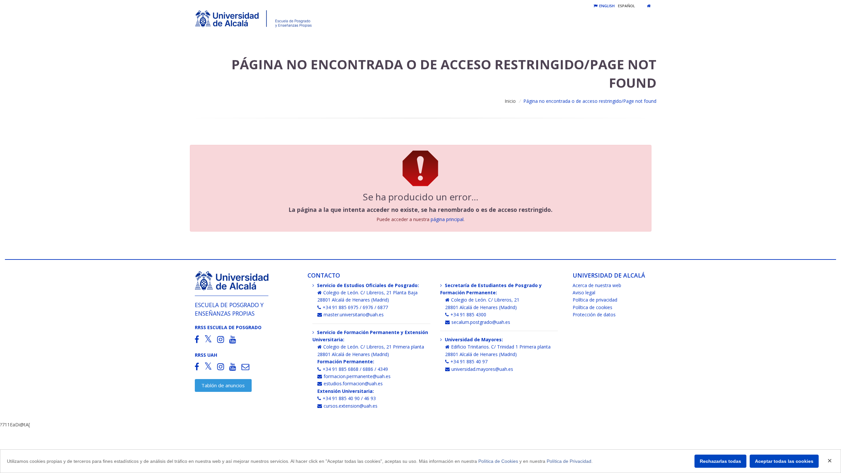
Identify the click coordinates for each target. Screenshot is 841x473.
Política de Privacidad (569, 461)
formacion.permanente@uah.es (357, 376)
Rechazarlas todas (720, 461)
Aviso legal (584, 292)
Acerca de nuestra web (597, 285)
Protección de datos (594, 314)
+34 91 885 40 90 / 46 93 (349, 398)
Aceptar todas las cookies (784, 461)
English (606, 5)
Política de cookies (592, 307)
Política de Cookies (498, 461)
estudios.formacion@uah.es (353, 383)
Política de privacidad (595, 300)
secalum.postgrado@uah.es (480, 322)
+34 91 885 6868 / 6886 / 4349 (355, 369)
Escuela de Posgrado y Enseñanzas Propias (229, 309)
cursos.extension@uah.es (350, 406)
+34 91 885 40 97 (469, 361)
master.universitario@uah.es (354, 314)
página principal (447, 219)
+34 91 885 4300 (468, 314)
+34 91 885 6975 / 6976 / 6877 (355, 307)
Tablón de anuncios (223, 385)
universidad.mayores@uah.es (482, 369)
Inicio (510, 101)
